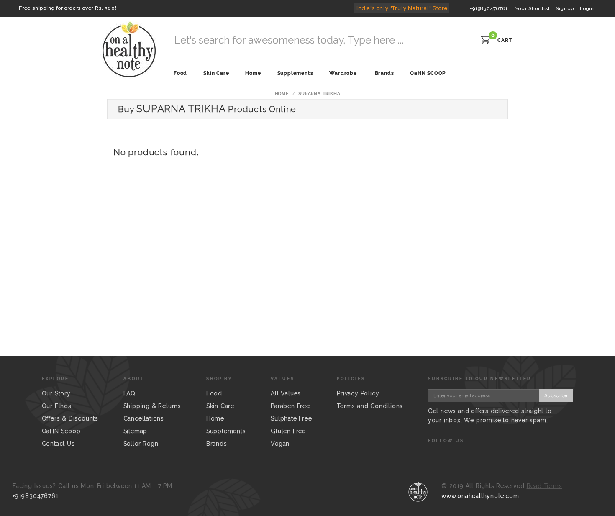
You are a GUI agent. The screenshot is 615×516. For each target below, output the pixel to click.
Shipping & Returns (152, 406)
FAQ (129, 393)
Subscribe (555, 395)
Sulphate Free (291, 418)
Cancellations (143, 418)
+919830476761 (488, 8)
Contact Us (58, 443)
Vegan (280, 443)
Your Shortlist (532, 8)
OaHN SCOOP (428, 73)
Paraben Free (290, 406)
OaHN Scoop (61, 431)
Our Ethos (57, 406)
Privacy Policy (358, 393)
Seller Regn (141, 443)
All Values (286, 393)
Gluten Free (288, 431)
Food (214, 393)
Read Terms (544, 486)
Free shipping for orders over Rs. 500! (67, 8)
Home (282, 93)
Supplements (226, 431)
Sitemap (135, 431)
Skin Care (220, 406)
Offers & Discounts (70, 418)
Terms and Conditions (370, 406)
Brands (384, 73)
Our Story (56, 393)
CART (504, 40)
